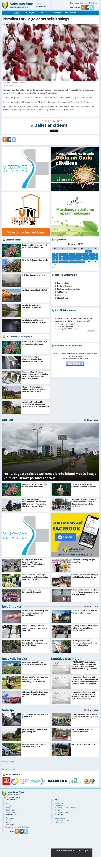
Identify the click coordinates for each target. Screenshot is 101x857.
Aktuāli (7, 420)
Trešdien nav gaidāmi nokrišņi (34, 290)
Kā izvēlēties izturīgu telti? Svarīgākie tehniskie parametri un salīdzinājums (34, 642)
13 (75, 256)
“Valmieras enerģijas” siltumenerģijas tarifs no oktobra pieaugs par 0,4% (32, 359)
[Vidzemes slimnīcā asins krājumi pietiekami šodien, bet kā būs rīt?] (12, 698)
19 (69, 259)
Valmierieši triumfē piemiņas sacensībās (83, 560)
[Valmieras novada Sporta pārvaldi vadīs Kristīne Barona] (61, 490)
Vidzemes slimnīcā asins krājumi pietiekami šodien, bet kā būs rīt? (35, 694)
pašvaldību (63, 283)
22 (89, 259)
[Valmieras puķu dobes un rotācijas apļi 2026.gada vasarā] (12, 667)
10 (55, 256)
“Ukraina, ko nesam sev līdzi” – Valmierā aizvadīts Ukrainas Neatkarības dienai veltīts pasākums (83, 502)
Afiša (43, 13)
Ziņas (16, 13)
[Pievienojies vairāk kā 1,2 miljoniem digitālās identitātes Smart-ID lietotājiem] (61, 646)
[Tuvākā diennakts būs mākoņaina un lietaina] (12, 311)
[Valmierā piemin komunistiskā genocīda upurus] (12, 735)
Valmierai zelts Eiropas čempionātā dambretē (31, 591)
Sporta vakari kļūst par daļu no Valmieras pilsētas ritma (84, 611)
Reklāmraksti (70, 13)
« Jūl (53, 267)
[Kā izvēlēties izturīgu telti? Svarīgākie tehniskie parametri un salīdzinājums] (12, 646)
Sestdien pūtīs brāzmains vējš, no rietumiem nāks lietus (34, 246)
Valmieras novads (8, 769)
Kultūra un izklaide (61, 812)
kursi (62, 292)
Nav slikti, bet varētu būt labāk (70, 326)
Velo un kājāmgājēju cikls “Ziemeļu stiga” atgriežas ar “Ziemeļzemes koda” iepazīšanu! (35, 404)
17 (55, 259)
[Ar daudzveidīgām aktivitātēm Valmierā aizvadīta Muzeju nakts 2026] (61, 720)
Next (95, 453)
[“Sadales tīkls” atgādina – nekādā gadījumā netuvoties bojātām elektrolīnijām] (12, 392)
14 (82, 256)
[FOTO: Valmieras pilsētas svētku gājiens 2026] (12, 720)
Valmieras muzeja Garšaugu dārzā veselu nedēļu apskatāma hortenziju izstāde (35, 577)
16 (95, 256)
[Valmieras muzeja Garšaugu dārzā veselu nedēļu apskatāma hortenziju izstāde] (12, 580)
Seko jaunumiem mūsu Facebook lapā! (72, 851)
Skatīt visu (92, 420)
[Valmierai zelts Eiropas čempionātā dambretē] (12, 595)
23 (95, 259)
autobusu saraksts (68, 289)
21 (82, 259)
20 (75, 259)
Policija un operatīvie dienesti (66, 808)
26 (69, 262)
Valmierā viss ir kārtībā (67, 324)
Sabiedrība (59, 803)
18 (62, 259)
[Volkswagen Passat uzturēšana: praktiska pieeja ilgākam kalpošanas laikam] (61, 631)
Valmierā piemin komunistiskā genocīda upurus (34, 730)
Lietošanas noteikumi (62, 820)
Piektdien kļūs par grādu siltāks (35, 260)
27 (75, 262)
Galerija (8, 710)
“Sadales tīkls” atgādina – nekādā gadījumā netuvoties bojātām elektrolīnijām (34, 389)
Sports (57, 810)
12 (69, 256)
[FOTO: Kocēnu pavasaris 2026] (61, 750)
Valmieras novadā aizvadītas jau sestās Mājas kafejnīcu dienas (84, 576)
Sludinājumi (56, 13)
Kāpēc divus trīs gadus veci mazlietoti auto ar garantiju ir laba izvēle (34, 628)
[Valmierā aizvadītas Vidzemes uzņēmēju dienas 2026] (12, 750)
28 (82, 262)
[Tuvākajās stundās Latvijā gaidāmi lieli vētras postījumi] (12, 326)
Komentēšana (60, 822)
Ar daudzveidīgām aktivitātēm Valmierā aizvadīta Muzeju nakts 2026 (84, 716)
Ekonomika (59, 805)
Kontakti (84, 3)
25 (62, 262)
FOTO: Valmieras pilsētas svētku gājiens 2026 (35, 715)
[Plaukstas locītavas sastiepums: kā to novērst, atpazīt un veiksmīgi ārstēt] (12, 616)
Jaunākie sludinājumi (67, 658)
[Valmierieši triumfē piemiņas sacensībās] (61, 565)
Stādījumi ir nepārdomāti (68, 328)
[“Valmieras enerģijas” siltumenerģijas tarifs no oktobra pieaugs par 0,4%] (12, 362)
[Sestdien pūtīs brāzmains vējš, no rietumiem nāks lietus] (12, 250)
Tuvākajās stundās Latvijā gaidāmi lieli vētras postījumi (34, 321)
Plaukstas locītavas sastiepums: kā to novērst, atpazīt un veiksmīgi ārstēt (35, 612)
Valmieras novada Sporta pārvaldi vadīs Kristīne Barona (83, 485)
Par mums (74, 3)
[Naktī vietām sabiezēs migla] (12, 281)
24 (55, 262)
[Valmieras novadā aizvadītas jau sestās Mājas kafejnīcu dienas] (61, 580)
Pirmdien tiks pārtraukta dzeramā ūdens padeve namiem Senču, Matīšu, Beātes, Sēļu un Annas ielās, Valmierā (35, 375)
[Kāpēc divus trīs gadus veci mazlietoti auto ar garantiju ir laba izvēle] (12, 631)
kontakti (64, 286)
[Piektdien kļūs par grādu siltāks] (12, 265)
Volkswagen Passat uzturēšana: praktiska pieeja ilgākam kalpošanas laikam (84, 628)
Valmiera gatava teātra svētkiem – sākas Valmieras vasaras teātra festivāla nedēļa (84, 592)
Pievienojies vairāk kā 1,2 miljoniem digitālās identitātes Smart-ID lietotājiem (84, 642)
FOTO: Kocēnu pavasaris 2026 (83, 744)
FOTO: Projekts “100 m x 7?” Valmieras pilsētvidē (82, 730)
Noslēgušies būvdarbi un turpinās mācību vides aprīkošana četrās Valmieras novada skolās (33, 563)
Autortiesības (60, 818)
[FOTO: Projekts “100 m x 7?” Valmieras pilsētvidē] (61, 735)
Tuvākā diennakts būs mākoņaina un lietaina (31, 306)
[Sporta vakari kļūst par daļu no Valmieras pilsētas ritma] (61, 616)
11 (62, 256)
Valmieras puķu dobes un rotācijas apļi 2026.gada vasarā (34, 663)
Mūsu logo (10, 825)
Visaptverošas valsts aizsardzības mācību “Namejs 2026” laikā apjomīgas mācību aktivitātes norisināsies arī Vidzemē (34, 504)
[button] (87, 9)
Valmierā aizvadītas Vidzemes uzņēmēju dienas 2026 (34, 745)
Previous (5, 453)
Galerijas (30, 13)
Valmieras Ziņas (8, 762)
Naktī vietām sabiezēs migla (33, 275)
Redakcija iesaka (14, 658)
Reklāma (93, 3)
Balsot (90, 331)
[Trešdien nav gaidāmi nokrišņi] (12, 296)
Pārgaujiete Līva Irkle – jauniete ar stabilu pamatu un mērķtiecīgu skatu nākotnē (35, 679)
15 (89, 256)
